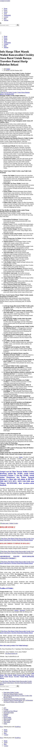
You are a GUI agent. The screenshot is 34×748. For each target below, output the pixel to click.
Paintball (5, 708)
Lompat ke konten (5, 0)
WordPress (18, 720)
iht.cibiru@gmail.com (11, 647)
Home (5, 5)
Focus (5, 7)
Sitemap (6, 17)
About (5, 8)
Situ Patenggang (19, 567)
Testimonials (7, 12)
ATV (4, 701)
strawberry (22, 604)
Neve (1, 720)
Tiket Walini (6, 714)
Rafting (5, 709)
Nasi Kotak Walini (8, 706)
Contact (6, 13)
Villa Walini (6, 716)
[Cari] (0, 20)
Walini (8, 62)
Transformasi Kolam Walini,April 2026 (14, 692)
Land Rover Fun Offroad (10, 704)
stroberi (16, 604)
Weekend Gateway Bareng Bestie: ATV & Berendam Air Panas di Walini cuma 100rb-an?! (18, 694)
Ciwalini (5, 703)
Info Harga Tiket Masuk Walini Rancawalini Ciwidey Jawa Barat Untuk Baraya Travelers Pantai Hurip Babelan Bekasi (16, 676)
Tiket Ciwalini (7, 712)
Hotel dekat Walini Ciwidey (11, 686)
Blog (5, 15)
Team (5, 10)
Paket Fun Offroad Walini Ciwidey (13, 687)
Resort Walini (7, 711)
